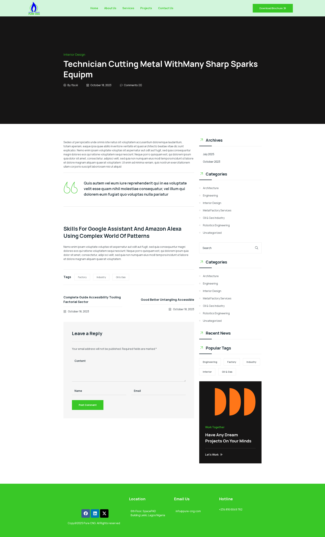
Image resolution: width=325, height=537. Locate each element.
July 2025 (208, 154)
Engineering (210, 195)
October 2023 (211, 161)
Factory (82, 277)
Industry (101, 277)
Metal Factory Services (217, 210)
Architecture (211, 188)
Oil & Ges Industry (214, 218)
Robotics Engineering (216, 225)
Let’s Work (212, 454)
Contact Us (165, 8)
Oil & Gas (121, 277)
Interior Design (74, 54)
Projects (146, 8)
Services (128, 8)
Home (94, 8)
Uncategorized (212, 233)
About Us (110, 8)
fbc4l (74, 85)
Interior (207, 371)
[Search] (257, 248)
